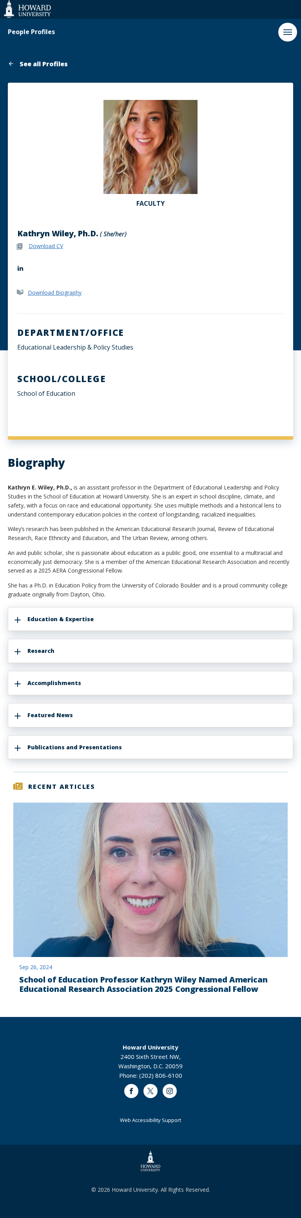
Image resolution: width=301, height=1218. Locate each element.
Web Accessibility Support (150, 1120)
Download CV (46, 246)
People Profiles (31, 32)
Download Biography (55, 292)
